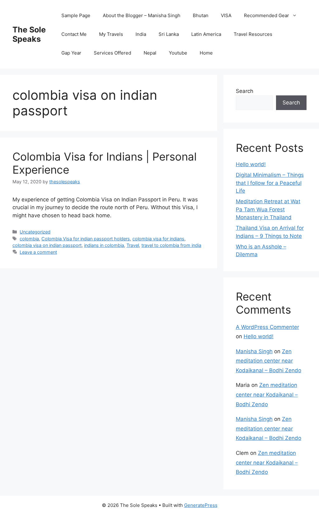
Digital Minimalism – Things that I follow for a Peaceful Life (270, 183)
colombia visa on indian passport (47, 245)
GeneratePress (200, 505)
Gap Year (71, 53)
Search (244, 91)
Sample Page (75, 15)
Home (206, 53)
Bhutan (200, 15)
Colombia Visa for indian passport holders (85, 238)
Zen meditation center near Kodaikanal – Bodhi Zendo (268, 360)
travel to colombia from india (171, 245)
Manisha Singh (254, 351)
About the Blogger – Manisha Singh (141, 15)
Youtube (178, 53)
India (141, 34)
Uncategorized (35, 231)
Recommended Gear (266, 15)
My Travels (111, 34)
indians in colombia (104, 245)
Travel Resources (253, 34)
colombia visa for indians (158, 238)
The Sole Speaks (29, 34)
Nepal (150, 53)
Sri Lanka (169, 34)
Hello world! (251, 164)
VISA (226, 15)
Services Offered (112, 53)
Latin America (206, 34)
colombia (29, 238)
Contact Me (74, 34)
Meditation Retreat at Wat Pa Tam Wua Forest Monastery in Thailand (268, 209)
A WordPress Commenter (267, 327)
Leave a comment (38, 252)
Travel (132, 245)
